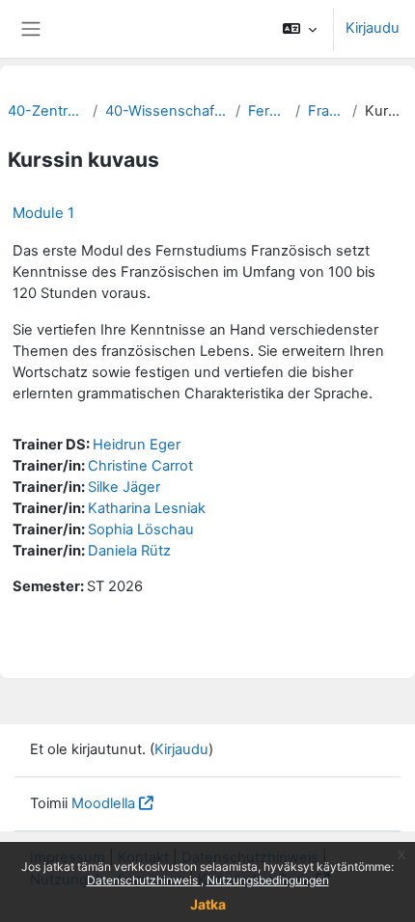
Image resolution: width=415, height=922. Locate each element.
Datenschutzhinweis (144, 880)
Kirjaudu (373, 28)
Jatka (208, 904)
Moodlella (103, 803)
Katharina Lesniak (147, 508)
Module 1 (43, 212)
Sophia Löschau (141, 529)
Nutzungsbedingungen (268, 880)
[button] (299, 29)
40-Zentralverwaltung (46, 111)
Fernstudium (267, 111)
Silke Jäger (124, 487)
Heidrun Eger (136, 444)
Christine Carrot (140, 466)
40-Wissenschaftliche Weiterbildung (166, 111)
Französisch (327, 111)
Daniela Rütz (129, 550)
